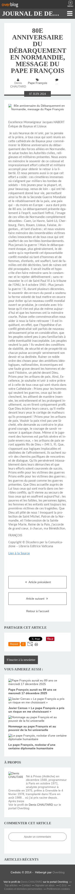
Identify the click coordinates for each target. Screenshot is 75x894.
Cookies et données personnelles (23, 889)
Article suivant (35, 598)
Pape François (37, 83)
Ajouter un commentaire (37, 836)
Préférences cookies (58, 889)
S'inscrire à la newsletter (21, 659)
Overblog (58, 872)
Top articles (11, 885)
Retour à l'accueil (37, 611)
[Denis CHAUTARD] (15, 779)
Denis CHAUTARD (41, 804)
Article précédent (39, 582)
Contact (26, 885)
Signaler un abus (45, 885)
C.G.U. (63, 885)
